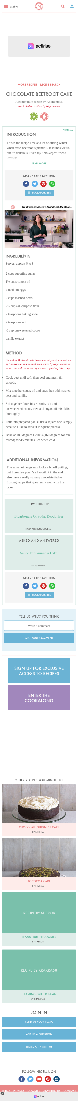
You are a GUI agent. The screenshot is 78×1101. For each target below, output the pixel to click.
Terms (6, 1091)
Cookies (33, 1091)
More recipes (27, 84)
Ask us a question (39, 1034)
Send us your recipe (39, 1021)
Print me (68, 129)
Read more (39, 163)
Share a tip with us (39, 1046)
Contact (69, 1091)
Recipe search (50, 84)
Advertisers (52, 1091)
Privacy (19, 1091)
